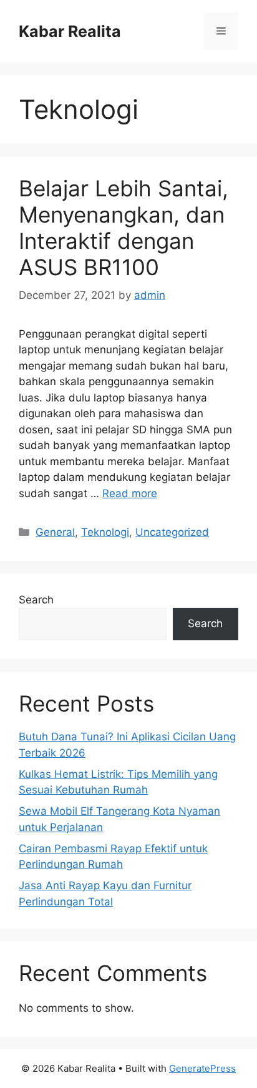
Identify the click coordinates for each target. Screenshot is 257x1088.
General (55, 532)
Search (36, 599)
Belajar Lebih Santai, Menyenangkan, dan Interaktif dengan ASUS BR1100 (123, 227)
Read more (129, 493)
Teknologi (105, 532)
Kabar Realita (70, 31)
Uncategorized (172, 532)
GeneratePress (202, 1068)
